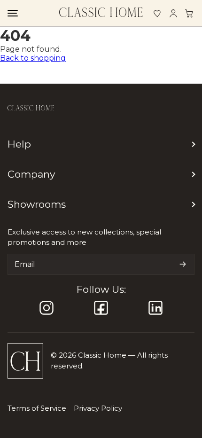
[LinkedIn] (155, 307)
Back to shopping (33, 58)
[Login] (173, 13)
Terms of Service (37, 408)
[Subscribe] (182, 264)
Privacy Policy (98, 408)
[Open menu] (12, 13)
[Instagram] (46, 307)
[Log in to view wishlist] (157, 13)
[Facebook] (101, 307)
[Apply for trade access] (189, 13)
